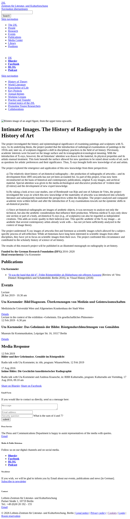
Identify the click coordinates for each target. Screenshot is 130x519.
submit (6, 419)
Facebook (13, 63)
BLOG (12, 67)
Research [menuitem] (13, 31)
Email (4, 436)
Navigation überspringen (14, 8)
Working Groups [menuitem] (17, 96)
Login (121, 513)
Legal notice (82, 513)
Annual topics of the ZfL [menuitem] (21, 103)
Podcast (12, 70)
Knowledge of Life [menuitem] (18, 87)
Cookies (112, 513)
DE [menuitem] (10, 57)
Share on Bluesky (10, 385)
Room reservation (10, 516)
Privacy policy (98, 513)
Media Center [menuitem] (15, 40)
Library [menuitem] (12, 43)
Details (5, 314)
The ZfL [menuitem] (12, 24)
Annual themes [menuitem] (16, 93)
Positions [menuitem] (13, 46)
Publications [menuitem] (14, 37)
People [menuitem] (11, 27)
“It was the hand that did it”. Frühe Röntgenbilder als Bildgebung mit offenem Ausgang (54, 274)
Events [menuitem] (11, 34)
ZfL (3, 2)
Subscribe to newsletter (13, 481)
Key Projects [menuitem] (15, 90)
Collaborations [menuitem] (16, 109)
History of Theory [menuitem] (17, 81)
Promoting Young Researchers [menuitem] (24, 106)
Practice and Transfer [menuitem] (19, 99)
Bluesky (12, 60)
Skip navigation (9, 19)
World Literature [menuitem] (17, 84)
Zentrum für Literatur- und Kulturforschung (24, 5)
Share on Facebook (31, 385)
